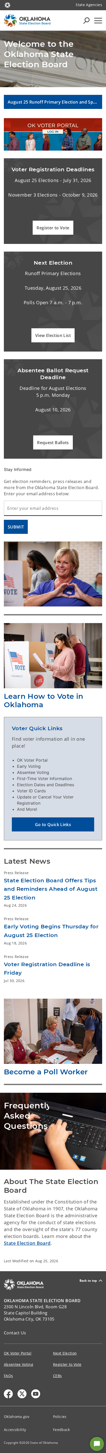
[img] (53, 134)
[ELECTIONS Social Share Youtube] (35, 1393)
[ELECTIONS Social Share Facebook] (8, 1393)
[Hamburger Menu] (98, 21)
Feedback (61, 1429)
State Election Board (27, 1243)
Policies (60, 1416)
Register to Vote (67, 1364)
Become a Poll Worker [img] (46, 1071)
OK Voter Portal (17, 1353)
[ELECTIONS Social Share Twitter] (21, 1393)
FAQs (8, 1375)
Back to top (88, 1280)
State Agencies (89, 4)
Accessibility (15, 1429)
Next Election (65, 1353)
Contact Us (15, 1333)
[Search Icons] (86, 20)
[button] (53, 228)
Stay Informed (17, 469)
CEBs (57, 1375)
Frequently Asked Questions (26, 1115)
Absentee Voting (18, 1364)
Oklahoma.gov (16, 1416)
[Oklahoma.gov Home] (7, 4)
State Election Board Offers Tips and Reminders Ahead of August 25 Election (51, 889)
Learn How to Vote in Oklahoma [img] (43, 700)
